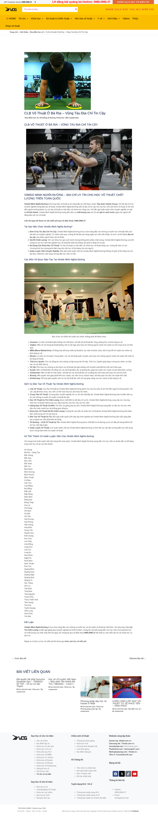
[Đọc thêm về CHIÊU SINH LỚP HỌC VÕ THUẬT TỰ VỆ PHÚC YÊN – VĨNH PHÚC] (126, 687)
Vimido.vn (133, 752)
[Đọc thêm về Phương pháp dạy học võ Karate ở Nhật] (95, 687)
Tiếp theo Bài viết (137, 658)
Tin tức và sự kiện (44, 774)
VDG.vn (112, 755)
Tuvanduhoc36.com (124, 755)
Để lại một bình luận (24, 689)
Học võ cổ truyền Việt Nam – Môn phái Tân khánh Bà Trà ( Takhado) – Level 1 (62, 681)
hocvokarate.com (116, 746)
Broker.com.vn (125, 741)
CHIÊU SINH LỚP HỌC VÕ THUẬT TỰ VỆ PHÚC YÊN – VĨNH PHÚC (126, 703)
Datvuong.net (114, 743)
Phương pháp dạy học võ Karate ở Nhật (94, 702)
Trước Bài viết (19, 658)
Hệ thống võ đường (47, 118)
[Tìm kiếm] (76, 9)
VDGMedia (135, 811)
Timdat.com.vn (127, 743)
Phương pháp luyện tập (89, 709)
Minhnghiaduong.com (118, 752)
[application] (27, 18)
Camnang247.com (131, 749)
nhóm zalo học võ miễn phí (75, 641)
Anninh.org (113, 741)
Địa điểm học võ (32, 118)
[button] (133, 2)
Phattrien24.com (116, 749)
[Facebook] (35, 2)
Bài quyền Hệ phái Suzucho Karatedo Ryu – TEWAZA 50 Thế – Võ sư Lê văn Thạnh (31, 682)
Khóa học (60, 118)
